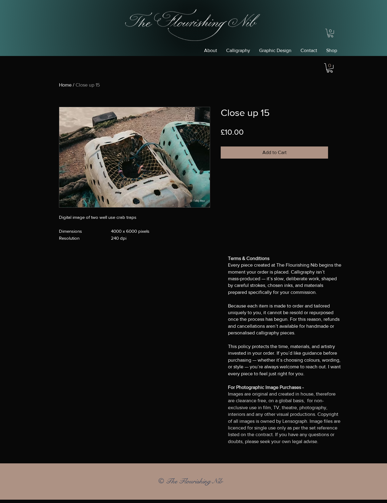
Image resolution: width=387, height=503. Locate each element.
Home (65, 84)
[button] (330, 33)
